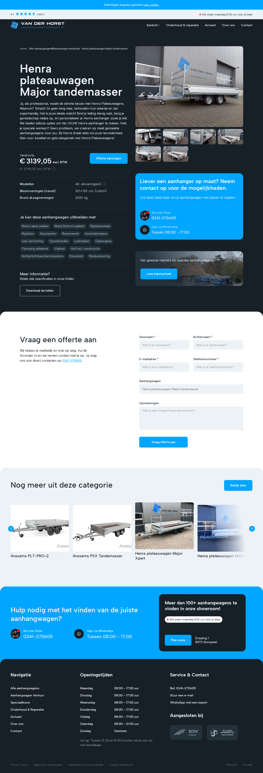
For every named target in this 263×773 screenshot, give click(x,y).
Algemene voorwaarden (48, 764)
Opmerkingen (149, 403)
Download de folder (40, 290)
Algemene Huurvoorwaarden (86, 764)
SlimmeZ (231, 764)
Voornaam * (147, 337)
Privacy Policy (19, 764)
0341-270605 (72, 360)
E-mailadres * (149, 359)
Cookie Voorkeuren (121, 764)
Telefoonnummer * (206, 359)
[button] (153, 25)
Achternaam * (203, 337)
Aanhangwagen (150, 381)
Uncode (247, 764)
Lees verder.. (151, 5)
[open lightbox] (189, 86)
